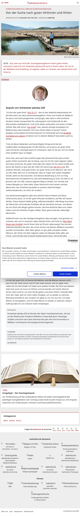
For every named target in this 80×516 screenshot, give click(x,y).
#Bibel (6, 420)
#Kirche (18, 420)
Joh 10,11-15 (58, 167)
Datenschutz (28, 511)
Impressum (18, 511)
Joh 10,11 (32, 112)
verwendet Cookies (67, 268)
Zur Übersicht (11, 342)
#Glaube (12, 420)
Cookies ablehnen (40, 274)
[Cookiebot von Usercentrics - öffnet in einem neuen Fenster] (69, 240)
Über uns (4, 511)
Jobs (11, 511)
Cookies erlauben (65, 274)
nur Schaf (31, 127)
